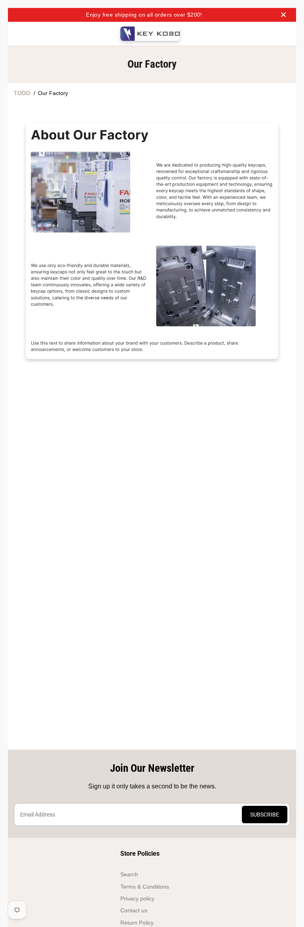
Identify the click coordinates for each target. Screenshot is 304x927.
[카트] (283, 34)
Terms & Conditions (144, 886)
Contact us (133, 910)
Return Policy (137, 922)
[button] (18, 34)
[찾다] (251, 34)
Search (129, 874)
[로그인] (267, 34)
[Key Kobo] (150, 34)
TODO (22, 93)
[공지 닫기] (283, 14)
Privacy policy (137, 898)
